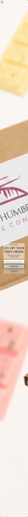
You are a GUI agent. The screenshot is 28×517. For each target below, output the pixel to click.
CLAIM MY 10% (14, 266)
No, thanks (14, 271)
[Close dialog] (2, 2)
